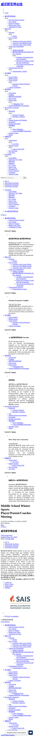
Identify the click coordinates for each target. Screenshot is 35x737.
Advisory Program (18, 115)
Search (3, 178)
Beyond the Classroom (12, 107)
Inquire (14, 36)
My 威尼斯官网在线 (11, 211)
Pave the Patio (13, 151)
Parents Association (15, 124)
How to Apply (13, 38)
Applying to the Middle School (22, 43)
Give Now (15, 144)
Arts (10, 118)
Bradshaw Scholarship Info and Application (24, 58)
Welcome (11, 32)
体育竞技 (8, 89)
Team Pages (12, 93)
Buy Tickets (12, 165)
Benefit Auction (13, 145)
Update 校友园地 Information (21, 131)
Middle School (13, 79)
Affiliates (7, 588)
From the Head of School (16, 20)
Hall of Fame (13, 100)
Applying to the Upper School (21, 45)
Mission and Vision (14, 25)
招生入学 (8, 29)
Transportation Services (16, 68)
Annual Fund (13, 140)
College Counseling (15, 87)
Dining (11, 135)
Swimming (12, 122)
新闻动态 (12, 163)
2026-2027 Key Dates (15, 159)
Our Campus (12, 22)
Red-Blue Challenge (18, 117)
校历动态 (12, 161)
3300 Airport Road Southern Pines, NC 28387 (9, 536)
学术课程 (8, 73)
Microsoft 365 (13, 169)
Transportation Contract (19, 71)
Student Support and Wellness (18, 120)
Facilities (11, 95)
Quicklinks (8, 154)
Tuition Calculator (18, 50)
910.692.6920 (9, 539)
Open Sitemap (5, 622)
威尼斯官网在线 (12, 4)
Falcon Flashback (17, 129)
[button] (6, 13)
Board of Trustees (14, 23)
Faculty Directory (14, 171)
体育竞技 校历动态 (15, 96)
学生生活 (12, 111)
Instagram (16, 185)
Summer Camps (13, 133)
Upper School (13, 80)
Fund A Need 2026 (18, 149)
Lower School (13, 77)
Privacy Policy (9, 584)
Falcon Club (12, 98)
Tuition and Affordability (16, 46)
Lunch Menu (13, 158)
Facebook (16, 183)
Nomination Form (17, 104)
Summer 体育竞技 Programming (19, 105)
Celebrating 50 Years (15, 27)
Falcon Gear (12, 167)
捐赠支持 (8, 136)
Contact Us (8, 582)
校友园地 (12, 125)
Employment (9, 586)
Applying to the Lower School (21, 41)
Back (2, 525)
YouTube (15, 186)
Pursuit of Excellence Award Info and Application (25, 61)
